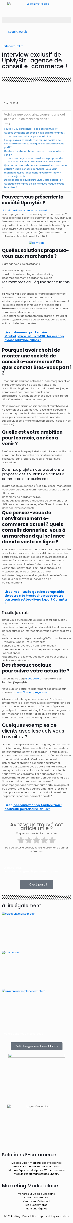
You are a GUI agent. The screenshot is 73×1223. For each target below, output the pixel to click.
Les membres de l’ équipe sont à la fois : (30, 136)
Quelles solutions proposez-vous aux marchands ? (34, 132)
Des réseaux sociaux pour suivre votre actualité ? (34, 179)
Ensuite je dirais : (17, 176)
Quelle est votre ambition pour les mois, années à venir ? (34, 153)
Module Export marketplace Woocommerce (37, 1170)
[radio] (21, 840)
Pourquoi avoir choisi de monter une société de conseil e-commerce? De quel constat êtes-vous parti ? (34, 144)
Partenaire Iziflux (12, 46)
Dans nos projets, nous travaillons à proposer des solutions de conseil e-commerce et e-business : (35, 160)
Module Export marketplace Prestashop (36, 1163)
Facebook (32, 678)
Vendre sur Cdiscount (36, 1201)
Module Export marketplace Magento (36, 1166)
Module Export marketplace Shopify (36, 1174)
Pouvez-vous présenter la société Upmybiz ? (31, 128)
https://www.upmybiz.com (32, 692)
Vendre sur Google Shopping (36, 1194)
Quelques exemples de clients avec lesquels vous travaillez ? (34, 185)
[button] (36, 20)
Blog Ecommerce (36, 1205)
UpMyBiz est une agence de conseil (24, 210)
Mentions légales (36, 1208)
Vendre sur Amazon (36, 1197)
